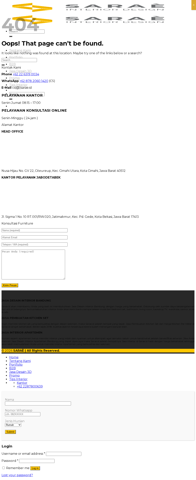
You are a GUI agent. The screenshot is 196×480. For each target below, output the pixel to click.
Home (14, 357)
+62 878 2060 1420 (34, 81)
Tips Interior (18, 85)
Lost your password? (17, 475)
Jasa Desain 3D (20, 71)
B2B (12, 64)
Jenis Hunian (14, 421)
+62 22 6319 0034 (26, 74)
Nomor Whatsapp (18, 410)
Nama (9, 399)
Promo (14, 78)
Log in (35, 468)
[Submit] (10, 36)
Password (10, 461)
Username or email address (23, 453)
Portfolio (16, 57)
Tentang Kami (20, 50)
